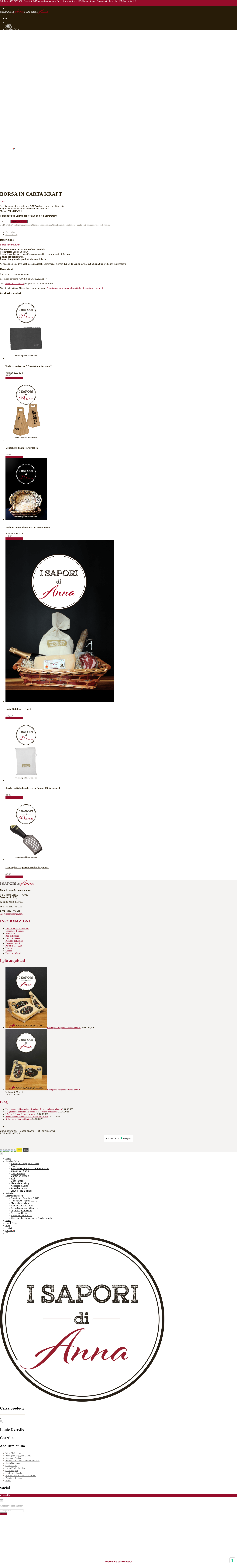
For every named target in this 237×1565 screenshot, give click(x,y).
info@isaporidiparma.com (11, 914)
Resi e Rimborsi (12, 936)
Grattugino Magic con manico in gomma (27, 867)
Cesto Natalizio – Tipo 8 (18, 709)
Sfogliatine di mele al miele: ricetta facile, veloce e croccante (31, 1112)
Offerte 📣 (10, 1230)
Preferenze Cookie (13, 953)
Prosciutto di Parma (13, 1478)
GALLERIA (11, 1223)
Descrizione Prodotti (14, 1196)
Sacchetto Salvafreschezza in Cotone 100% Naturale (33, 788)
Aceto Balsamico (19, 1188)
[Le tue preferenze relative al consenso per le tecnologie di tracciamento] (232, 1560)
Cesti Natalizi (45, 225)
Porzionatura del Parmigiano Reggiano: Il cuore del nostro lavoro (33, 1109)
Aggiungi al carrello (19, 221)
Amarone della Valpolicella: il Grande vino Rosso (26, 1116)
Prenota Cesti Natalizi (21, 1215)
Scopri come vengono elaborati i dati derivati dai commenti (74, 288)
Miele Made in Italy (20, 1183)
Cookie (8, 951)
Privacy (8, 948)
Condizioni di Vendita (14, 931)
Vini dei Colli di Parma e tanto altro (20, 1475)
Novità (14, 37)
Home (8, 25)
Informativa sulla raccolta (118, 1561)
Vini (13, 59)
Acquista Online (12, 29)
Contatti (8, 1228)
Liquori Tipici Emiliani (21, 1191)
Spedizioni (10, 933)
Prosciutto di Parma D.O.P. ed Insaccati (30, 42)
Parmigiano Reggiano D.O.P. (25, 33)
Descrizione (10, 232)
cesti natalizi (105, 225)
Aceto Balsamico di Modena (24, 1208)
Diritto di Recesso (13, 938)
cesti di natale (92, 225)
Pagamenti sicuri (12, 943)
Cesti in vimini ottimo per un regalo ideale (27, 526)
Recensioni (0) (11, 234)
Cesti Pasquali (18, 50)
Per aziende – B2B (13, 946)
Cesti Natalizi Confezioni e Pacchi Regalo (31, 1218)
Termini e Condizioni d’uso (17, 928)
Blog (7, 1225)
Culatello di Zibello (20, 46)
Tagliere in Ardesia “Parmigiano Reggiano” (28, 366)
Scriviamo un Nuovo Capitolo (18, 1119)
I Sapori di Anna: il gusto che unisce (21, 1114)
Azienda (9, 1193)
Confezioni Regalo (20, 55)
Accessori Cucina (30, 225)
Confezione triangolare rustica (21, 447)
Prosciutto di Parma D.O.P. (24, 1201)
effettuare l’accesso (14, 283)
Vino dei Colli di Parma (22, 1206)
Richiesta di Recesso (14, 941)
